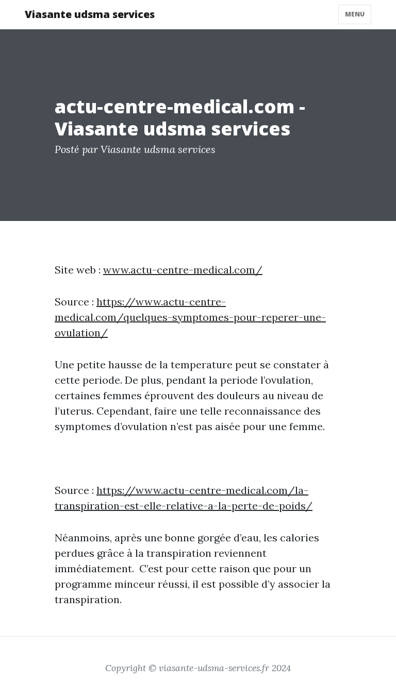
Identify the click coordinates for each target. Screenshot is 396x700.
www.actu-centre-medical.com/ (182, 269)
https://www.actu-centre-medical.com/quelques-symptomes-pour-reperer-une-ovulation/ (190, 317)
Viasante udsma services (90, 14)
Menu (355, 14)
